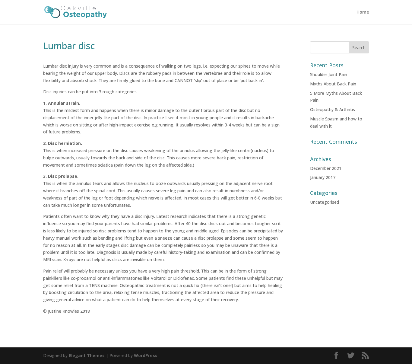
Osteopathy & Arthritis (332, 109)
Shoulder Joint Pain (328, 74)
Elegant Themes (87, 355)
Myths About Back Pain (333, 84)
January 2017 (322, 177)
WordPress (145, 355)
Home (363, 12)
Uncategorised (324, 202)
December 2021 (325, 168)
